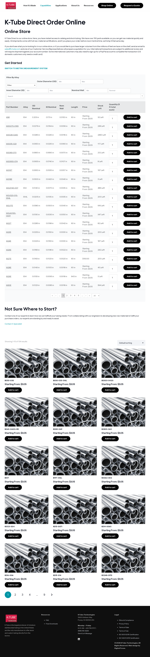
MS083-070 (11, 153)
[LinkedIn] (79, 639)
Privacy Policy (124, 624)
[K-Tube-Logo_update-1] (11, 5)
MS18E (9, 179)
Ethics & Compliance (126, 620)
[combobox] (21, 83)
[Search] (138, 96)
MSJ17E (9, 206)
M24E (8, 241)
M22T (8, 223)
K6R (8, 117)
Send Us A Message (85, 633)
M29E (8, 276)
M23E (8, 232)
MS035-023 (11, 144)
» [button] (89, 295)
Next (51, 594)
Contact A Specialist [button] (13, 324)
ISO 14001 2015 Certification (129, 638)
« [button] (52, 295)
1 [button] (63, 295)
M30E (8, 285)
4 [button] (74, 295)
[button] (52, 5)
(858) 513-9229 (83, 631)
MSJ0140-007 (12, 188)
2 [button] (66, 295)
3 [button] (70, 295)
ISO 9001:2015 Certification (129, 635)
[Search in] (142, 96)
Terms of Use (123, 631)
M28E (8, 267)
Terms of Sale (124, 627)
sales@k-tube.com (12, 49)
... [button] (59, 295)
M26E (8, 250)
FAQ (47, 620)
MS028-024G (12, 135)
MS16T (9, 170)
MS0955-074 (12, 161)
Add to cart (132, 117)
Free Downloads (52, 624)
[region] (75, 188)
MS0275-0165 (12, 126)
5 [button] (78, 295)
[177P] (21, 80)
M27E (8, 259)
